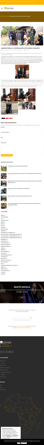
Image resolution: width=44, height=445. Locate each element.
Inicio (1, 385)
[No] (42, 442)
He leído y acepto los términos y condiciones (21, 320)
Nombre (3, 127)
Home (2, 16)
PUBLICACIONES (4, 261)
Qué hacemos (2, 360)
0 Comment (27, 50)
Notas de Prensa (4, 251)
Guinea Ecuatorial (5, 244)
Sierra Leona (4, 268)
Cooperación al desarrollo (7, 232)
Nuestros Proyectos (5, 255)
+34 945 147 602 (22, 1)
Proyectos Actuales (5, 260)
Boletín (2, 227)
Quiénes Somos (3, 365)
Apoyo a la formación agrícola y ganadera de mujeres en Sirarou (20, 195)
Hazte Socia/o (2, 389)
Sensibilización (3, 376)
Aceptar (18, 443)
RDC (1, 263)
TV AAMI (2, 272)
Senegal (2, 267)
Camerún (3, 230)
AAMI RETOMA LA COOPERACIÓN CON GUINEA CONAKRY (20, 48)
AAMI (8, 16)
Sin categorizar (4, 270)
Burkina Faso (4, 229)
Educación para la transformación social (10, 236)
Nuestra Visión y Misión (4, 367)
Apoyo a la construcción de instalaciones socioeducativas (19, 188)
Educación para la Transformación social (10, 234)
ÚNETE (22, 297)
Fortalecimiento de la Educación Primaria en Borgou (18, 166)
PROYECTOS (20, 50)
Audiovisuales (4, 220)
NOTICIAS (3, 253)
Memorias (3, 363)
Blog (5, 16)
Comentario (4, 142)
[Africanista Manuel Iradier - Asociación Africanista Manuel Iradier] (9, 8)
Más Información (24, 443)
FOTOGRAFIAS (3, 241)
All (1, 218)
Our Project (3, 256)
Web (2, 137)
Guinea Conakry (15, 50)
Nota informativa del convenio (7, 87)
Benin (2, 223)
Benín (2, 222)
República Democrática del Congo (8, 265)
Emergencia (3, 239)
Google (11, 118)
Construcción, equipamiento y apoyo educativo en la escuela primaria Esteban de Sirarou (24, 173)
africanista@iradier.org (30, 1)
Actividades (6, 50)
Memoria (3, 249)
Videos (2, 274)
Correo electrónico (5, 132)
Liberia (2, 248)
